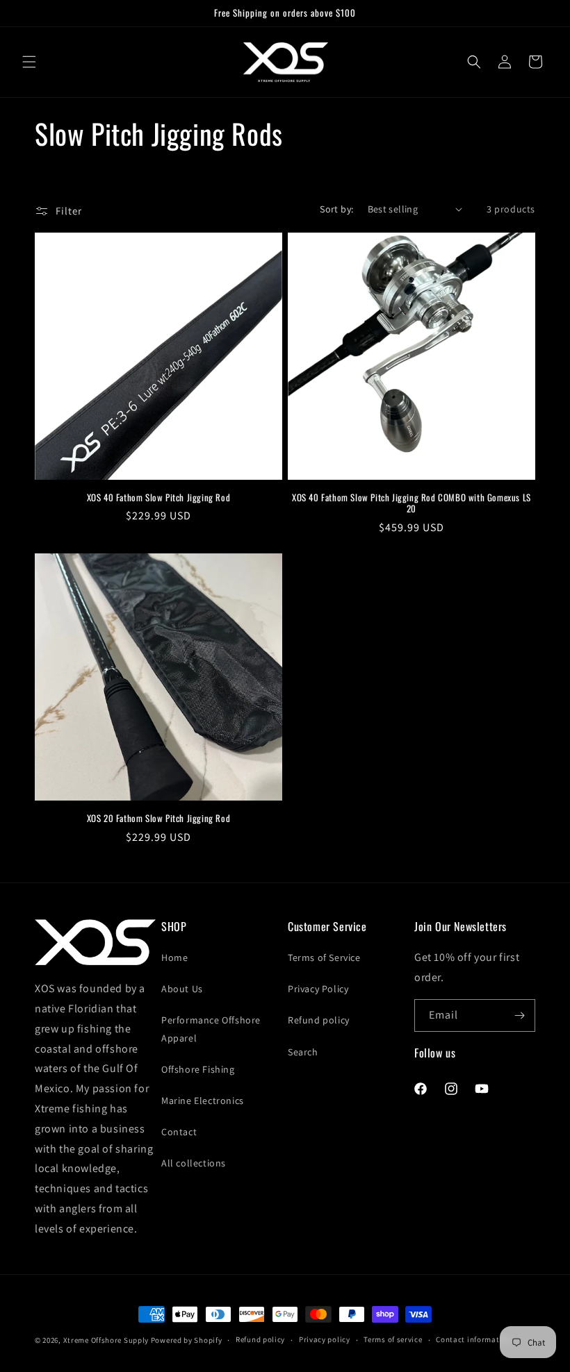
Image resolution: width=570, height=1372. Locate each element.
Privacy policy (324, 1339)
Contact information (473, 1339)
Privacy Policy (318, 988)
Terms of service (393, 1339)
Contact (179, 1132)
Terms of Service (324, 957)
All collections (193, 1163)
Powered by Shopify (186, 1340)
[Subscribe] (519, 1015)
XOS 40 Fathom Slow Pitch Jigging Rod (159, 497)
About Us (182, 988)
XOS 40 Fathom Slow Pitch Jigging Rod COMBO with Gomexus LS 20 (411, 503)
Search (303, 1052)
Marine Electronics (202, 1100)
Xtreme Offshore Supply (106, 1340)
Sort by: (336, 209)
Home (174, 957)
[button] (29, 62)
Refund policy (319, 1020)
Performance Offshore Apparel (211, 1029)
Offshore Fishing (198, 1069)
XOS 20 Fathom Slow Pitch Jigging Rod (159, 818)
